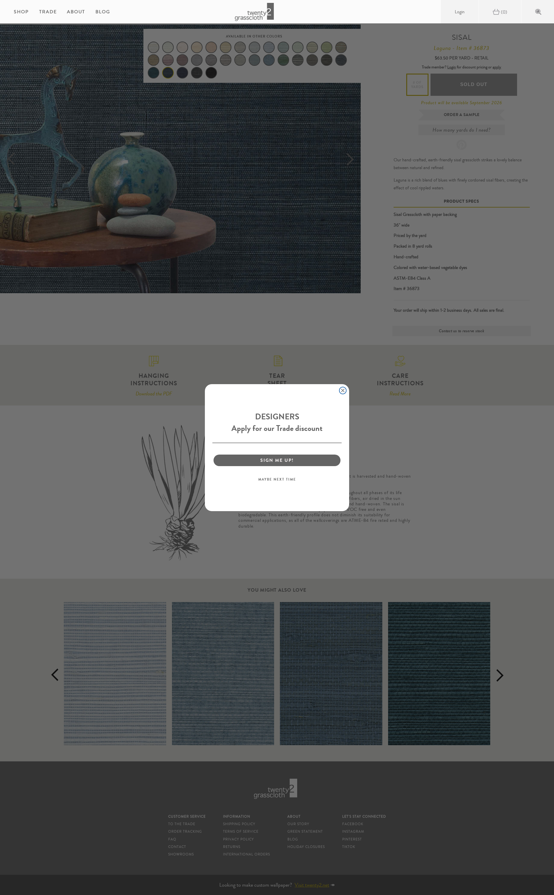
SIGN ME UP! (277, 460)
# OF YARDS (417, 84)
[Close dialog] (342, 390)
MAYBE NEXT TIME (277, 479)
